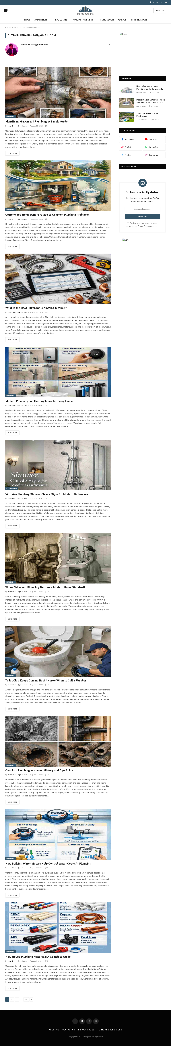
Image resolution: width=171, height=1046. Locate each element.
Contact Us (68, 1030)
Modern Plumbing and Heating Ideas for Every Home (39, 401)
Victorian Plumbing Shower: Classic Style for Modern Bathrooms (46, 494)
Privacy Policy (143, 226)
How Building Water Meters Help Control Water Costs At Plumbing (48, 863)
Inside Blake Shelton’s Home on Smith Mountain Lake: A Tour (150, 101)
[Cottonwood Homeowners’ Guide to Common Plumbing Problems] (58, 185)
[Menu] (5, 11)
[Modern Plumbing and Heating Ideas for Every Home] (58, 372)
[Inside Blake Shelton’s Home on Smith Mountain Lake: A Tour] (126, 103)
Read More (12, 153)
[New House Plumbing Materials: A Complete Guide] (58, 927)
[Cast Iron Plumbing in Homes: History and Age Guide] (58, 741)
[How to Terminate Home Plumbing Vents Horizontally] (126, 90)
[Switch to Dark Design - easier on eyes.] (162, 2)
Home (27, 20)
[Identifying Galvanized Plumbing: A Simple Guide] (58, 92)
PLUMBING (10, 116)
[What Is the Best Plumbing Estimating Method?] (58, 279)
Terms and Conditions (109, 1030)
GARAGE (122, 20)
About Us (54, 1030)
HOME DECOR (107, 20)
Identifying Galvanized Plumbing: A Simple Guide (36, 121)
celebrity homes (139, 20)
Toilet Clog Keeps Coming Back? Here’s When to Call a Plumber (45, 680)
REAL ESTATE (60, 20)
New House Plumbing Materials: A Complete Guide (38, 956)
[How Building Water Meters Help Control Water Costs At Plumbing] (58, 834)
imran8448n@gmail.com (34, 44)
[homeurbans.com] (85, 10)
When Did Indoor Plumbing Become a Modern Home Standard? (45, 587)
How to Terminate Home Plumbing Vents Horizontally (149, 87)
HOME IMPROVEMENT (82, 20)
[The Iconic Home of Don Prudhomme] (126, 117)
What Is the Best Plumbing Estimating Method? (36, 308)
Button (160, 11)
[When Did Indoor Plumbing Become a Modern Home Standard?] (58, 558)
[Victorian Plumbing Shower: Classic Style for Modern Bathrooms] (58, 465)
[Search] (166, 2)
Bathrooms (11, 489)
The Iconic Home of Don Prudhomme (147, 114)
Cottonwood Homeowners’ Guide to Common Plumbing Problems (47, 214)
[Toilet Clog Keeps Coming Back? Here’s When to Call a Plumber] (58, 651)
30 (26, 999)
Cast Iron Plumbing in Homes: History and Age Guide (39, 770)
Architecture (40, 20)
